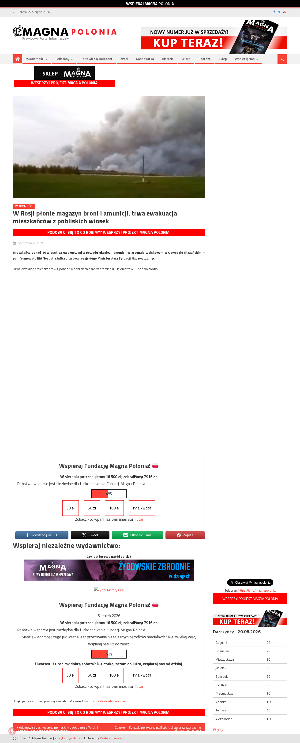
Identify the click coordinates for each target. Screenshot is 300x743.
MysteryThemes (110, 738)
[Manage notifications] (12, 731)
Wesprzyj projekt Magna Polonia (64, 83)
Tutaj (139, 519)
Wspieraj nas (245, 58)
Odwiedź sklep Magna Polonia (64, 73)
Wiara (186, 58)
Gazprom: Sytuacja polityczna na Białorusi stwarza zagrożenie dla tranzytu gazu (158, 728)
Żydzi (124, 58)
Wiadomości (35, 58)
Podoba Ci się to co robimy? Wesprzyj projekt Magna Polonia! (108, 232)
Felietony (62, 58)
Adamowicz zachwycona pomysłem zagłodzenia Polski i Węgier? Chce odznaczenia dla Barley (57, 728)
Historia (168, 58)
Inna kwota (142, 508)
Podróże (205, 58)
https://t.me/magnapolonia (257, 590)
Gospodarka (145, 58)
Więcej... (218, 729)
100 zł (114, 508)
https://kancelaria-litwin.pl (110, 701)
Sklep (223, 58)
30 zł (70, 508)
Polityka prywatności (68, 738)
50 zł (92, 508)
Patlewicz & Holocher (96, 58)
